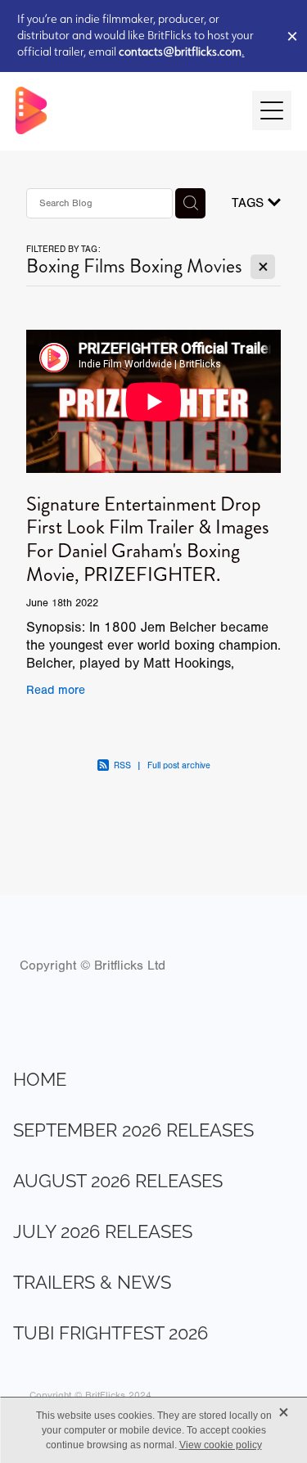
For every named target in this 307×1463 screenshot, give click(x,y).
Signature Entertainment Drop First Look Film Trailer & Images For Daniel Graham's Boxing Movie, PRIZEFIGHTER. (147, 539)
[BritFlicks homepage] (126, 110)
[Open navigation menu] (271, 110)
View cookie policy (220, 1445)
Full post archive (178, 765)
